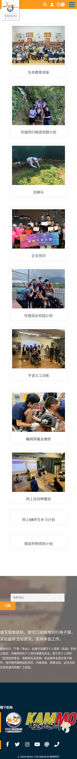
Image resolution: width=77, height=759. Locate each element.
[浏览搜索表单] (45, 4)
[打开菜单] (72, 4)
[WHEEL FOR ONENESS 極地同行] (10, 10)
